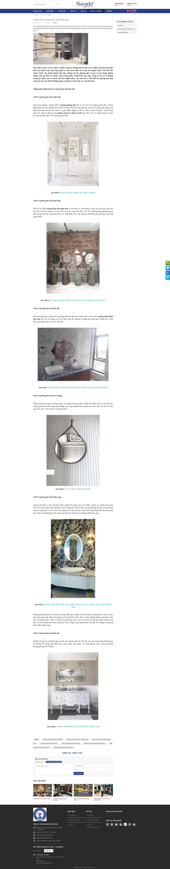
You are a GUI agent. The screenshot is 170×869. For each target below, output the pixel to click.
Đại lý (83, 11)
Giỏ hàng (133, 10)
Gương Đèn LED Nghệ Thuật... (42, 798)
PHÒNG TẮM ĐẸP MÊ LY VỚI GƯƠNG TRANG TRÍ (77, 726)
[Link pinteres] (129, 824)
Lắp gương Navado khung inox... (81, 799)
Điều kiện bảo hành (93, 827)
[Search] (58, 4)
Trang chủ (37, 11)
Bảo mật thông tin (74, 820)
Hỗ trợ (89, 811)
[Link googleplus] (112, 824)
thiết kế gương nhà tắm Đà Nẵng (52, 739)
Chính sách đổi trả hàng (94, 822)
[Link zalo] (125, 824)
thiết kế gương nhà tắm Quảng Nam (77, 739)
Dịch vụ (73, 11)
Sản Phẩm (62, 11)
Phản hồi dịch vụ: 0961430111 (44, 835)
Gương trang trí (110, 815)
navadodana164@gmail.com (44, 838)
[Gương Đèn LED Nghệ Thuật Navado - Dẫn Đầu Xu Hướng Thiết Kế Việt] (42, 790)
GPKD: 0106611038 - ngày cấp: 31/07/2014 (48, 840)
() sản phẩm (133, 12)
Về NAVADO (72, 815)
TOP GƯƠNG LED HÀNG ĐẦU (78, 489)
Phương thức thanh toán (76, 822)
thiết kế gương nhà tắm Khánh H (63, 747)
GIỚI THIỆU (49, 11)
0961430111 (119, 3)
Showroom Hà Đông (42, 855)
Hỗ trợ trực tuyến (92, 820)
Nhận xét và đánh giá (41, 759)
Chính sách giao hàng (94, 817)
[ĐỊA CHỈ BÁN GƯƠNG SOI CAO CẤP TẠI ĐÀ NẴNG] (103, 790)
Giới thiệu (71, 811)
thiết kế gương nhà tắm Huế (49, 743)
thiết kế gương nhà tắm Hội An (70, 743)
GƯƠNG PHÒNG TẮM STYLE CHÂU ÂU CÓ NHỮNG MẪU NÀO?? (77, 300)
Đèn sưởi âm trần (78, 867)
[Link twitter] (116, 824)
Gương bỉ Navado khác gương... (60, 799)
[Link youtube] (107, 824)
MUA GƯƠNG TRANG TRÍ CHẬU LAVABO (77, 192)
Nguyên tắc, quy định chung (77, 817)
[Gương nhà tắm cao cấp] (85, 4)
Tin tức (89, 825)
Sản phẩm (90, 815)
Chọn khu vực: (37, 850)
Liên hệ (109, 11)
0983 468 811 (40, 861)
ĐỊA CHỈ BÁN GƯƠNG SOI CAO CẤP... (102, 799)
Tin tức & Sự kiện (95, 11)
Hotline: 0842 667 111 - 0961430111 (46, 832)
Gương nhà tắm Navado (89, 867)
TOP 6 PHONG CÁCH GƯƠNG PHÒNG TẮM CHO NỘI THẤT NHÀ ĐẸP (78, 387)
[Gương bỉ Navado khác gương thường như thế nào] (62, 790)
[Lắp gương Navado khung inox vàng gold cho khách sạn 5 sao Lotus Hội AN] (83, 790)
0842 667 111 (132, 3)
